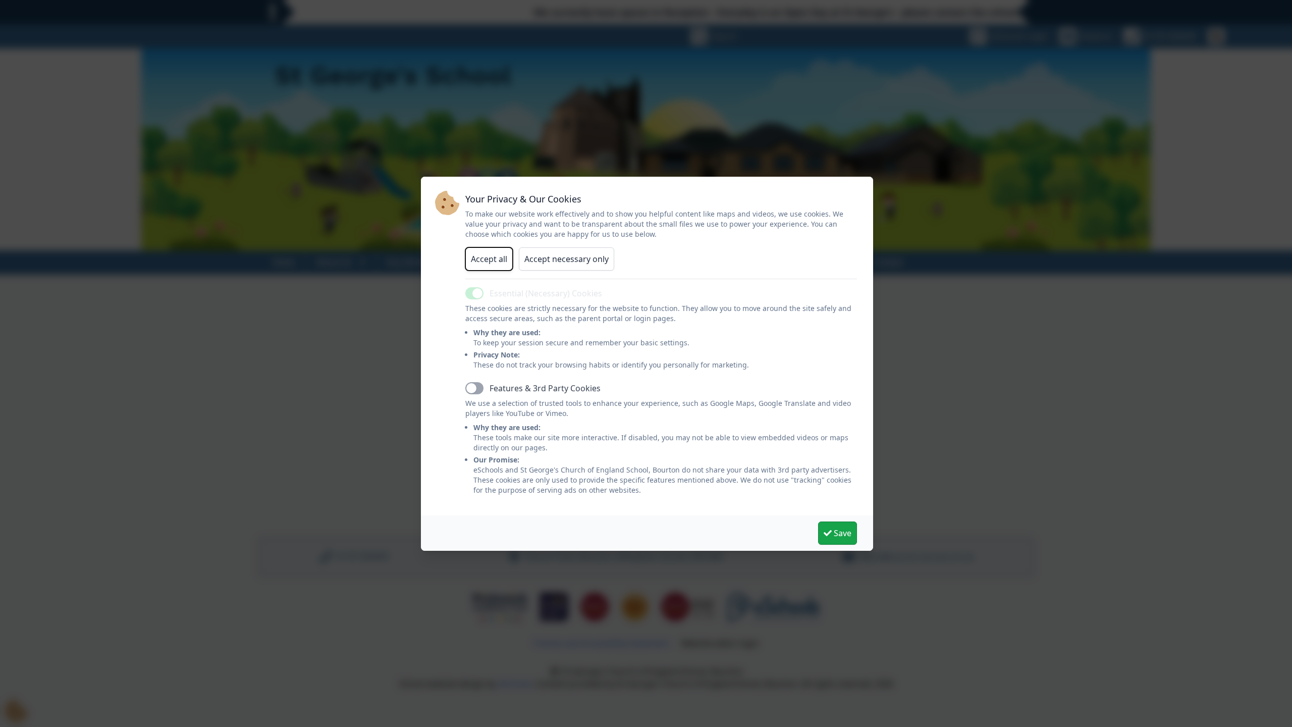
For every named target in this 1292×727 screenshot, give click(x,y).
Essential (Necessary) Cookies (546, 293)
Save (841, 533)
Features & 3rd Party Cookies (545, 388)
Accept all (489, 259)
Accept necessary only (566, 259)
